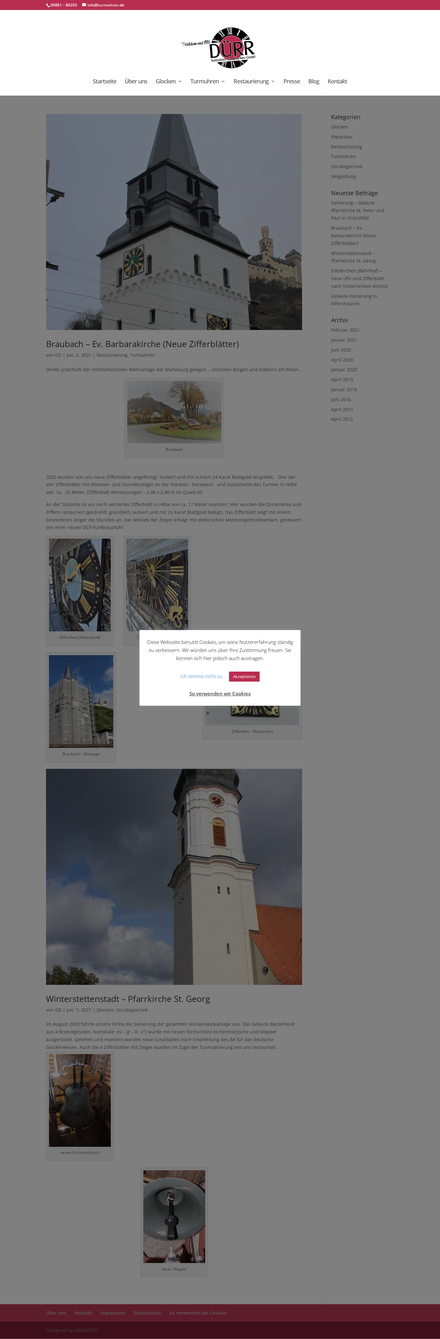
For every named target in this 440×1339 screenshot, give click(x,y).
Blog (313, 82)
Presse (291, 82)
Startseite (104, 82)
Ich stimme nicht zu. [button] (202, 676)
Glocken (166, 82)
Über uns (136, 82)
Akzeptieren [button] (244, 676)
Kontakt (337, 82)
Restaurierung (251, 82)
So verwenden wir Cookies (220, 693)
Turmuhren (204, 82)
